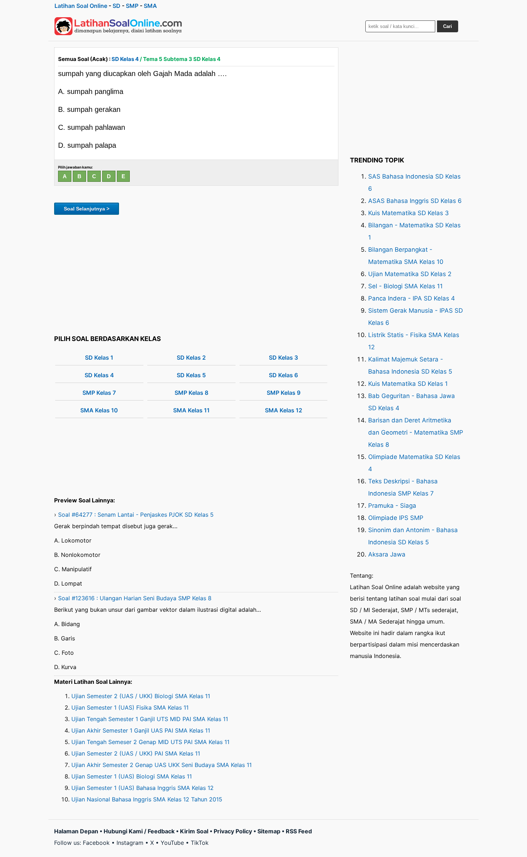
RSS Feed (299, 831)
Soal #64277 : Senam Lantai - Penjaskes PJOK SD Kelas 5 (136, 514)
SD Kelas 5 (191, 375)
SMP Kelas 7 (99, 392)
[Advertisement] (196, 273)
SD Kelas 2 (191, 357)
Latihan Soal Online (80, 5)
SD (116, 5)
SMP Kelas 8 (191, 392)
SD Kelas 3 (283, 357)
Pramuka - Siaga (392, 505)
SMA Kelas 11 (191, 410)
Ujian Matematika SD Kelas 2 (409, 274)
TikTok (200, 842)
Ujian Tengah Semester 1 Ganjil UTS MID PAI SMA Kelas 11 (149, 719)
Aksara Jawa (386, 554)
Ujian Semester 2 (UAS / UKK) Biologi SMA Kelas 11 (140, 696)
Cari (447, 26)
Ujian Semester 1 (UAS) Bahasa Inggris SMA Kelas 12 (142, 787)
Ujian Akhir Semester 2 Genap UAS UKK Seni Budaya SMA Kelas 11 (161, 764)
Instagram (130, 842)
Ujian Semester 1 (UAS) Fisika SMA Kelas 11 (130, 707)
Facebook (96, 842)
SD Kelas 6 (283, 375)
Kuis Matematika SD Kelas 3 (408, 213)
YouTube (172, 842)
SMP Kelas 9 (283, 392)
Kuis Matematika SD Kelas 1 (408, 383)
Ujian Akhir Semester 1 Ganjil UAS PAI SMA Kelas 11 (140, 730)
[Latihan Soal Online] (118, 26)
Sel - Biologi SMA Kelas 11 (405, 286)
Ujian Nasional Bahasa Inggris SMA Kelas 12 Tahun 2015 (146, 799)
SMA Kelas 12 (283, 410)
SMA (150, 5)
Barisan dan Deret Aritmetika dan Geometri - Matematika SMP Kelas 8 (415, 432)
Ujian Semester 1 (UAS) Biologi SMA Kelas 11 (131, 776)
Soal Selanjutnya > (86, 209)
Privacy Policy (233, 831)
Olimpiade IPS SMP (395, 517)
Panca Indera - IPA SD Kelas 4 (411, 298)
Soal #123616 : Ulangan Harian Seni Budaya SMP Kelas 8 (135, 598)
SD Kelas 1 (99, 357)
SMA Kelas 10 (99, 410)
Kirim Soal (194, 831)
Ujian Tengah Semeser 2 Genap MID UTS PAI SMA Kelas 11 (150, 741)
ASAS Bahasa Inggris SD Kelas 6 (415, 200)
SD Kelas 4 (125, 59)
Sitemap (268, 831)
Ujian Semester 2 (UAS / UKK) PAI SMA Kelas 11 (135, 753)
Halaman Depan (76, 831)
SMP (132, 5)
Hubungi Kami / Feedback (139, 831)
